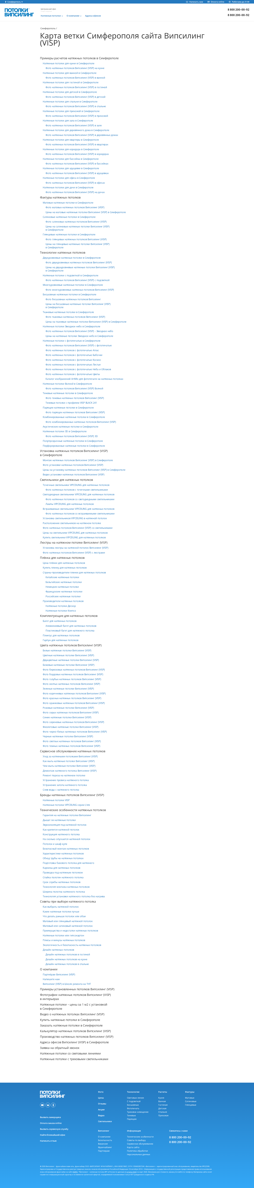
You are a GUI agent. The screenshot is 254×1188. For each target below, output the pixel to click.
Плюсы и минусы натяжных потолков (64, 940)
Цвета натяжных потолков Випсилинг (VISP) (71, 645)
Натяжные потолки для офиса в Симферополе (69, 177)
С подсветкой (134, 1101)
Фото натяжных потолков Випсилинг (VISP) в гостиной (76, 87)
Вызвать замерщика (50, 1117)
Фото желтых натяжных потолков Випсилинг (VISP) (71, 684)
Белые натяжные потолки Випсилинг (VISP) (67, 650)
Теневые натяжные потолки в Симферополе (68, 393)
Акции (101, 1109)
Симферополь (48, 28)
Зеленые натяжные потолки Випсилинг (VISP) (68, 688)
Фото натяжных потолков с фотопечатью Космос (73, 359)
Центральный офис (48, 9)
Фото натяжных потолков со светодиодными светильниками (80, 499)
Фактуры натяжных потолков (60, 197)
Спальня (162, 1111)
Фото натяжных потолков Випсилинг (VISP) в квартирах (77, 144)
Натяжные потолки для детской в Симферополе (70, 92)
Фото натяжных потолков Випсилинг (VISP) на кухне (75, 68)
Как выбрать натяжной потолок (60, 906)
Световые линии (135, 1097)
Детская (162, 1108)
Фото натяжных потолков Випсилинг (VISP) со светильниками (77, 527)
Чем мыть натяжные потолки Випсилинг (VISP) (69, 765)
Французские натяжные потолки (64, 591)
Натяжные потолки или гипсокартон (63, 935)
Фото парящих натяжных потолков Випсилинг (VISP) (75, 412)
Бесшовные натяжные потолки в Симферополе (69, 294)
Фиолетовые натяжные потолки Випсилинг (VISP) (70, 727)
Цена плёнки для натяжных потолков (64, 563)
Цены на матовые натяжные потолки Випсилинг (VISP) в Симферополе (86, 212)
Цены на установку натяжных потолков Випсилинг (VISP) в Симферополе (84, 469)
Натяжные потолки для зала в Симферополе (68, 120)
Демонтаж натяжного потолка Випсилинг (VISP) (69, 770)
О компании (48, 969)
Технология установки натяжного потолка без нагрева (74, 896)
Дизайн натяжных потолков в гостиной (68, 954)
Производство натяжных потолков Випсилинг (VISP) (76, 1037)
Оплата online (217, 1)
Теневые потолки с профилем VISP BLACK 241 (71, 402)
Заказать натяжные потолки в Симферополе (71, 1025)
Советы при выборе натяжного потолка (68, 901)
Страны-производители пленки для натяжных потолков (74, 572)
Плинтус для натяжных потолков (61, 635)
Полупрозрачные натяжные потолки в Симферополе (73, 441)
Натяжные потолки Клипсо (61, 610)
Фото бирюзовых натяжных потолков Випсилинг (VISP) (74, 669)
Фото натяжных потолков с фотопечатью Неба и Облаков (78, 369)
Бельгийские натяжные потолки (64, 582)
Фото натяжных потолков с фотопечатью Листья (73, 364)
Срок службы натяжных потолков (61, 882)
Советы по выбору (136, 1140)
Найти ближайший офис (52, 1134)
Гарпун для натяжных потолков (60, 640)
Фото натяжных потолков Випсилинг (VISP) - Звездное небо (79, 331)
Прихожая (163, 1115)
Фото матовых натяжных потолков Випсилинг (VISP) (75, 207)
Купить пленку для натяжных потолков (65, 567)
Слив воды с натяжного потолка (61, 789)
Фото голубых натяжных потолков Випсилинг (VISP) (72, 679)
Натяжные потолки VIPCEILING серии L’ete (66, 804)
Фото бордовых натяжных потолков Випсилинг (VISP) (73, 674)
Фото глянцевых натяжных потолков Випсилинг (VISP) (76, 239)
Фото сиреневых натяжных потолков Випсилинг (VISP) (73, 722)
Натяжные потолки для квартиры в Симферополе (71, 139)
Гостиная (163, 1104)
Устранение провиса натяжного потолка (66, 780)
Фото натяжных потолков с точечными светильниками (77, 489)
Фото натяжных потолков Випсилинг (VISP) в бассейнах (77, 163)
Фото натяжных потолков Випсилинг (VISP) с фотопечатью (79, 345)
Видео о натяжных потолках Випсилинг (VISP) (72, 1014)
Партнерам (104, 1150)
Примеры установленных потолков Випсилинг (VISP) (77, 989)
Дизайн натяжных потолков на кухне (66, 959)
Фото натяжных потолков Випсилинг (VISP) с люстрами (74, 552)
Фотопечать (133, 1108)
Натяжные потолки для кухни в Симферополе (68, 63)
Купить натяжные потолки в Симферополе (70, 1020)
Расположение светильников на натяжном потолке (72, 523)
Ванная (162, 1101)
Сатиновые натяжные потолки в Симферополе (69, 217)
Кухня (161, 1097)
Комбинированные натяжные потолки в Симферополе (74, 417)
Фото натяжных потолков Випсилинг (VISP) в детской (75, 96)
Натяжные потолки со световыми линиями (70, 1053)
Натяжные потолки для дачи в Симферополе (68, 187)
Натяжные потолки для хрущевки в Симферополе (71, 168)
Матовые (189, 1097)
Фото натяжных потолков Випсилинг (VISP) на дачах (75, 192)
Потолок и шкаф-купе (55, 844)
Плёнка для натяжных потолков (62, 558)
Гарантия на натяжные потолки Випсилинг (67, 815)
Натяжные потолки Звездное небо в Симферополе (71, 326)
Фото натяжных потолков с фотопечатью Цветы (73, 374)
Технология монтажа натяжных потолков (66, 886)
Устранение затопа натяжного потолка (65, 785)
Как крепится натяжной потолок (61, 829)
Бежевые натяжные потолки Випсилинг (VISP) (68, 665)
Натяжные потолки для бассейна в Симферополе (70, 158)
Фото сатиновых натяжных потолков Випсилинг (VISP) (76, 221)
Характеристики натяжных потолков (63, 853)
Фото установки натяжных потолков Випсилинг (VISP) (73, 465)
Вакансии (103, 1143)
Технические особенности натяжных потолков (73, 810)
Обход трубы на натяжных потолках (63, 858)
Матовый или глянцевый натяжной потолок (67, 921)
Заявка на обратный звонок (59, 1048)
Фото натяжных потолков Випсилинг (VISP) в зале (74, 125)
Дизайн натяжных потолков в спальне (67, 964)
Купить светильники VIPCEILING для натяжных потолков (74, 537)
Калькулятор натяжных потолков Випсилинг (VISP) (75, 1031)
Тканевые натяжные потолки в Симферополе (68, 312)
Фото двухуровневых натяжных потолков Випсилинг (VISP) (79, 262)
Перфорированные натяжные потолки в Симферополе (74, 445)
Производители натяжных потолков (63, 601)
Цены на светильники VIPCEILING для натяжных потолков (75, 532)
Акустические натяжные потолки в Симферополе (70, 426)
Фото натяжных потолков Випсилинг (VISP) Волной (74, 388)
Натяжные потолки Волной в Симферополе (67, 383)
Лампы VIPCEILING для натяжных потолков (69, 504)
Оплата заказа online (51, 1123)
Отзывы (102, 1103)
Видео (101, 1115)
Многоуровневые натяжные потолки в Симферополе (73, 284)
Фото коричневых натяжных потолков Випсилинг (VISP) (74, 693)
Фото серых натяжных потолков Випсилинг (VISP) (71, 712)
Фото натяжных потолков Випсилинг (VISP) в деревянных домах (82, 135)
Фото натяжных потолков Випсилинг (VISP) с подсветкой (78, 280)
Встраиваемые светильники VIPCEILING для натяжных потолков (78, 508)
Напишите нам (51, 979)
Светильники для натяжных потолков (66, 480)
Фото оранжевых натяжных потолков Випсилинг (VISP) (74, 703)
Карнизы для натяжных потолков (61, 867)
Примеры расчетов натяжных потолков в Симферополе (79, 58)
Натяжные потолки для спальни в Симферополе (70, 101)
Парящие (132, 1119)
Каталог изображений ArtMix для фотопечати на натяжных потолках (84, 378)
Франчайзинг (105, 1147)
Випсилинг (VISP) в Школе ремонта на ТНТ (67, 984)
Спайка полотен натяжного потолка (63, 877)
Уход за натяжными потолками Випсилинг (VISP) (70, 756)
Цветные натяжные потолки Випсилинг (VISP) (68, 655)
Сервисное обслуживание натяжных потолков (72, 751)
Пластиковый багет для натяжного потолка (70, 630)
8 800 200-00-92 (238, 9)
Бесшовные (133, 1104)
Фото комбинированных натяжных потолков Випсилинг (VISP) (81, 422)
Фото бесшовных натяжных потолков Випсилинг (73, 299)
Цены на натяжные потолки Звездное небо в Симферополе (79, 336)
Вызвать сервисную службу (54, 1129)
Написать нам (196, 1)
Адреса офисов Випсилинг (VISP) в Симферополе (74, 1042)
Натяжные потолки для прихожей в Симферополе (71, 111)
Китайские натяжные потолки (62, 577)
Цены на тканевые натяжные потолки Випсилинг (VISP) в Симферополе (86, 321)
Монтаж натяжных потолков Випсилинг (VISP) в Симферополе (78, 460)
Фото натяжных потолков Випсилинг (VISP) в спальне (76, 106)
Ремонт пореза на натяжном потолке (64, 775)
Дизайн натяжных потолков (58, 949)
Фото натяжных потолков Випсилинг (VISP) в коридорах (77, 154)
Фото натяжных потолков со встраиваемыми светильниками (80, 513)
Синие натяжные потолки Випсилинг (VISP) (67, 717)
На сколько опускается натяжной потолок (66, 839)
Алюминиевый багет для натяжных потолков (71, 625)
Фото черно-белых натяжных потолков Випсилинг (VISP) (75, 731)
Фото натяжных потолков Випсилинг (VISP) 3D (72, 436)
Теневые (131, 1115)
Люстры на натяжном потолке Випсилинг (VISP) (73, 542)
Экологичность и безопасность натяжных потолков (72, 945)
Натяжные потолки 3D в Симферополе (64, 431)
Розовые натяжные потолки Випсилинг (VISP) (68, 707)
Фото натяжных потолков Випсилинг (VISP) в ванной (75, 77)
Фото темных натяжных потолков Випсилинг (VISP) (71, 746)
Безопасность (105, 1140)
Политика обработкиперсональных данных (138, 1152)
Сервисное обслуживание (140, 1143)
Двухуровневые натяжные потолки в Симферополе (72, 257)
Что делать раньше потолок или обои (64, 916)
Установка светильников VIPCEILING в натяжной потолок (75, 518)
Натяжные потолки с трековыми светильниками (74, 1059)
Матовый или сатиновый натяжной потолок (67, 925)
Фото (100, 1091)
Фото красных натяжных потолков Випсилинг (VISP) (72, 698)
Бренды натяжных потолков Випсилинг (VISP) (72, 795)
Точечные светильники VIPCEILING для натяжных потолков (76, 485)
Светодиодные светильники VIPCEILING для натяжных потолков (78, 494)
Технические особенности (140, 1136)
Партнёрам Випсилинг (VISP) (59, 974)
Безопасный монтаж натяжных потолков (66, 848)
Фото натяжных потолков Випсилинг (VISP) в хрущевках (77, 173)
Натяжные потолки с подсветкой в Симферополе (70, 275)
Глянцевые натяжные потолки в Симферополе (69, 234)
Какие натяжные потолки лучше (61, 911)
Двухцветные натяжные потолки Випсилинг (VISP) (71, 660)
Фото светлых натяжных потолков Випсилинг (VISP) (72, 741)
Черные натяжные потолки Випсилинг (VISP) (68, 736)
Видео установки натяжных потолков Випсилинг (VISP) (73, 474)
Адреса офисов (93, 16)
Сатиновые (190, 1101)
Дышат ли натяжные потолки (59, 820)
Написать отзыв (48, 1140)
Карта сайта (133, 1147)
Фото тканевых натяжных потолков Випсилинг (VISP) (75, 316)
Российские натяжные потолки (63, 596)
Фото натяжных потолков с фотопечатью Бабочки (74, 355)
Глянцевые (190, 1104)
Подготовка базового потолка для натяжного (68, 863)
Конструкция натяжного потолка (61, 834)
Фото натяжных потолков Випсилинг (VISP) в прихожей (77, 115)
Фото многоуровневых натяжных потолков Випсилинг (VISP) (80, 289)
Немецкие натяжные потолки (62, 586)
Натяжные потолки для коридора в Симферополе (71, 149)
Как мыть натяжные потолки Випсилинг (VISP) (69, 761)
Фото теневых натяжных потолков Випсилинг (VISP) (75, 398)
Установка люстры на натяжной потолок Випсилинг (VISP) (75, 547)
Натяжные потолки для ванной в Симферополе (69, 73)
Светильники (105, 1121)
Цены (101, 1097)
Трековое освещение (137, 1111)
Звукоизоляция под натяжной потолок (64, 824)
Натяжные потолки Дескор (61, 606)
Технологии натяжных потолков (62, 252)
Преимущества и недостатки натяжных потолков (70, 930)
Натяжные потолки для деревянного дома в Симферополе (76, 130)
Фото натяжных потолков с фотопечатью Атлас (72, 350)
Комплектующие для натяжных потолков (68, 616)
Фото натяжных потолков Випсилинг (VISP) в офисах (75, 182)
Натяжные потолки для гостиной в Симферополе (70, 82)
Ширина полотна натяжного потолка (64, 891)
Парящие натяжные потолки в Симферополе (68, 407)
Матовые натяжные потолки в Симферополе (68, 202)
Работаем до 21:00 (240, 1)
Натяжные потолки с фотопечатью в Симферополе (71, 340)
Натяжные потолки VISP (56, 800)
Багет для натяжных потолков (59, 621)
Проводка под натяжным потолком (63, 872)
